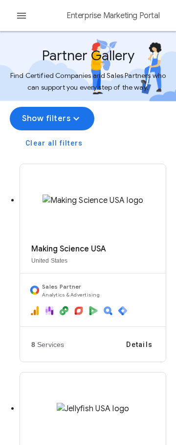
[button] (93, 255)
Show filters (52, 118)
